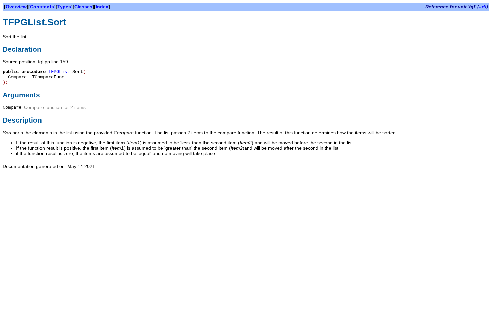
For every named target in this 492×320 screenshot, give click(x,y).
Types (64, 6)
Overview (16, 6)
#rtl (482, 6)
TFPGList (59, 71)
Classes (83, 6)
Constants (42, 6)
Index (102, 6)
